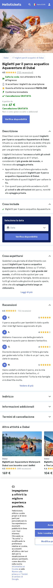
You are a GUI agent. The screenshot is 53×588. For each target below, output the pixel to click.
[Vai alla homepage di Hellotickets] (12, 4)
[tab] (26, 131)
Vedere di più (26, 385)
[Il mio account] (49, 4)
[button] (26, 131)
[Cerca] (29, 4)
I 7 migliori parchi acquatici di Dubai (28, 58)
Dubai (6, 58)
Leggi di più (27, 292)
